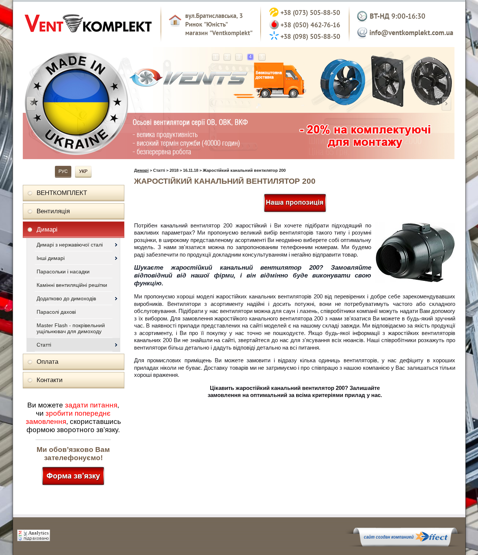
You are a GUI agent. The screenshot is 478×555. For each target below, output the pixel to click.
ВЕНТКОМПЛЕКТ (62, 192)
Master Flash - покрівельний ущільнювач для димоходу (71, 328)
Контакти (50, 380)
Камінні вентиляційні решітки (72, 285)
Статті (44, 345)
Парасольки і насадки (63, 272)
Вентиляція (53, 211)
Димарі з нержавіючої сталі (70, 245)
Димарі (47, 229)
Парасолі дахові (56, 312)
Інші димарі (51, 258)
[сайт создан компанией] (405, 545)
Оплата (47, 361)
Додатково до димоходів (66, 298)
